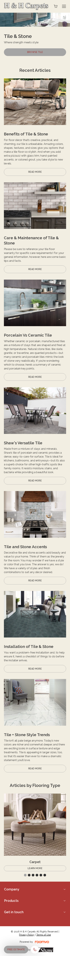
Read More (35, 172)
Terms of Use (43, 934)
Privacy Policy (26, 934)
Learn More (35, 868)
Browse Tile (35, 52)
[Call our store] (35, 949)
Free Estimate (16, 949)
